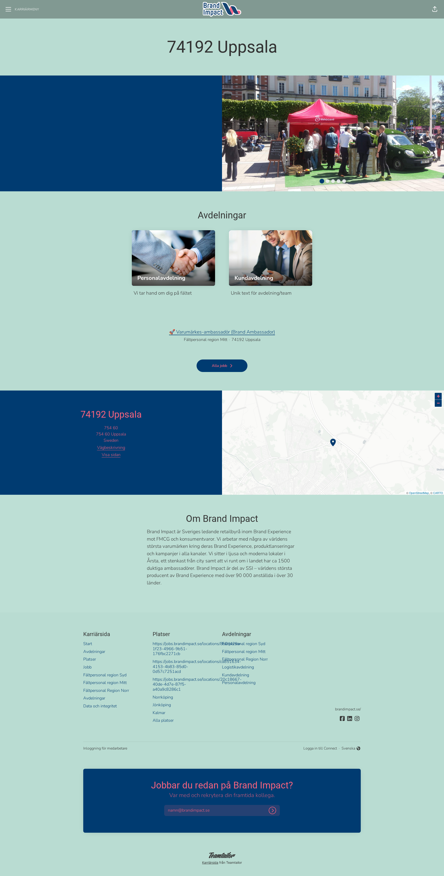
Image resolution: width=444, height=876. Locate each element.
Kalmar (159, 712)
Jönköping (162, 705)
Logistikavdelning (238, 667)
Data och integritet (100, 706)
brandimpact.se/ (348, 709)
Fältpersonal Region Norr (106, 690)
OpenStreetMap (419, 493)
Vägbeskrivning (111, 447)
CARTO (438, 493)
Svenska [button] (349, 748)
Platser (89, 659)
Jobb (87, 667)
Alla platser (163, 720)
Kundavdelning (235, 675)
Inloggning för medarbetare (105, 748)
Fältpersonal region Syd (104, 675)
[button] (434, 9)
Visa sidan (111, 454)
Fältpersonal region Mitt (105, 682)
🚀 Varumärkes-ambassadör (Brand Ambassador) (222, 332)
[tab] (322, 181)
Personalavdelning (239, 682)
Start (87, 643)
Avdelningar (94, 651)
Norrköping (163, 697)
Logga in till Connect (320, 748)
